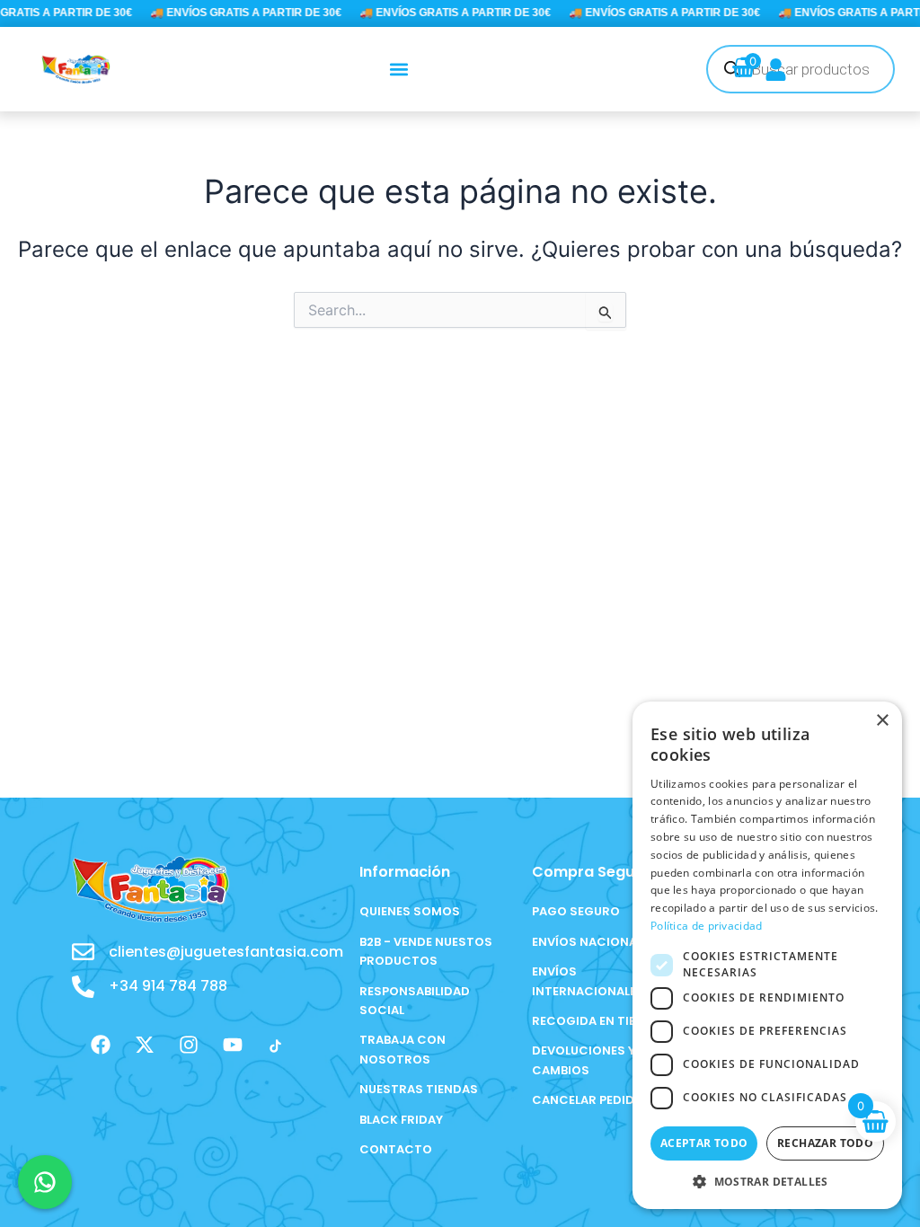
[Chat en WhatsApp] (45, 1182)
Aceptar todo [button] (704, 1143)
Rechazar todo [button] (825, 1143)
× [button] (882, 721)
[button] (399, 69)
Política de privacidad (706, 925)
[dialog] (767, 955)
